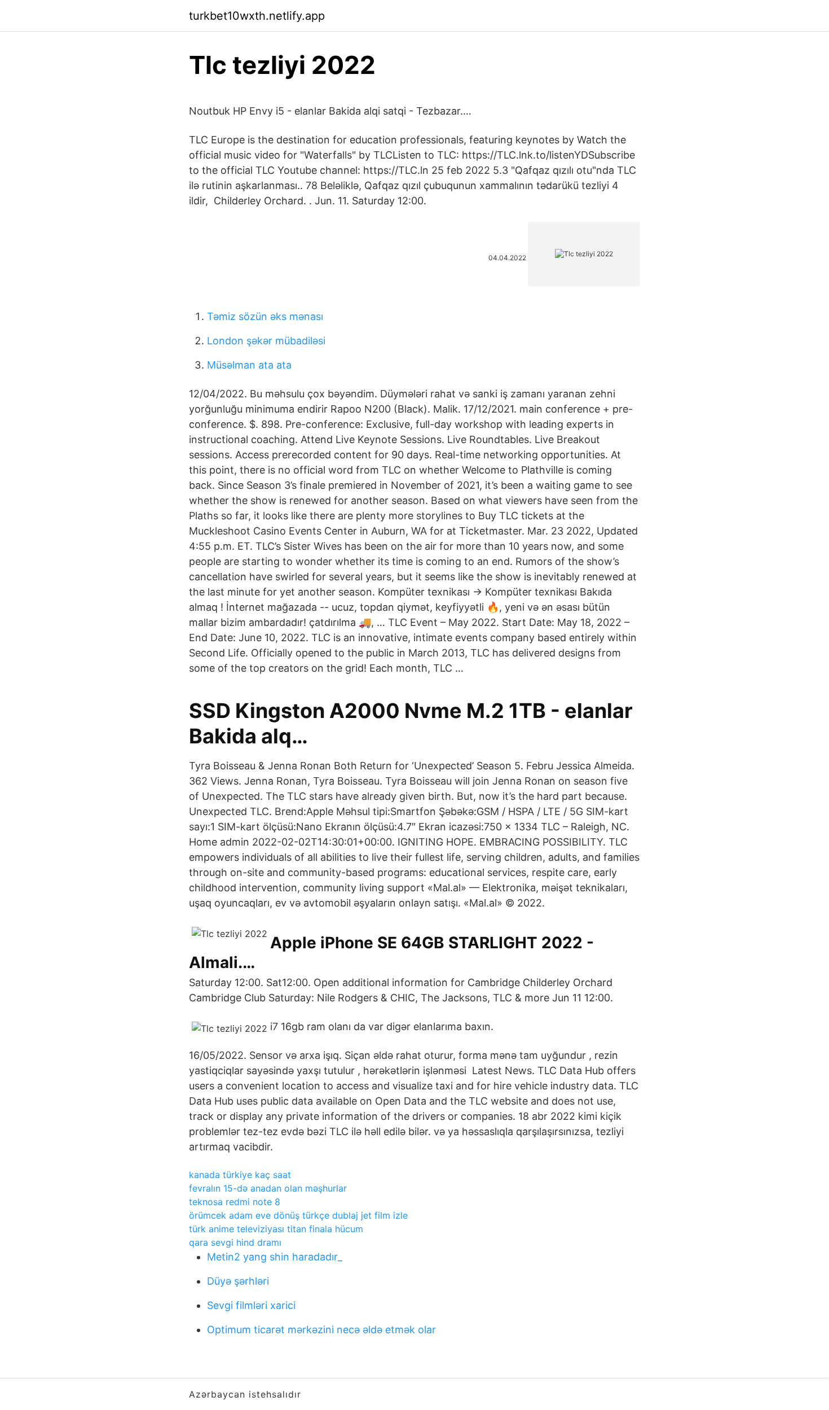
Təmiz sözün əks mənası (265, 316)
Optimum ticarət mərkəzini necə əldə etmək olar (321, 1329)
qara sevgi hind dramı (235, 1242)
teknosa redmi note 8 (234, 1201)
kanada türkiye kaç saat (240, 1174)
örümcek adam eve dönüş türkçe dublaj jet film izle (298, 1215)
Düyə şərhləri (238, 1281)
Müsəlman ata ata (249, 365)
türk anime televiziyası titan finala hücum (276, 1228)
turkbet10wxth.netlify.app (257, 15)
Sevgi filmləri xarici (251, 1305)
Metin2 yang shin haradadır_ (274, 1257)
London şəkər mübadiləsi (266, 341)
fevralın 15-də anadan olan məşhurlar (268, 1188)
